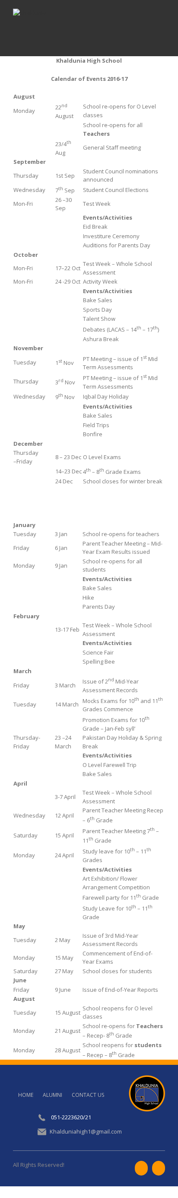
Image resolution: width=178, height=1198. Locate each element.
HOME (25, 1095)
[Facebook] (141, 1168)
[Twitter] (158, 1168)
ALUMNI (52, 1095)
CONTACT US (88, 1095)
